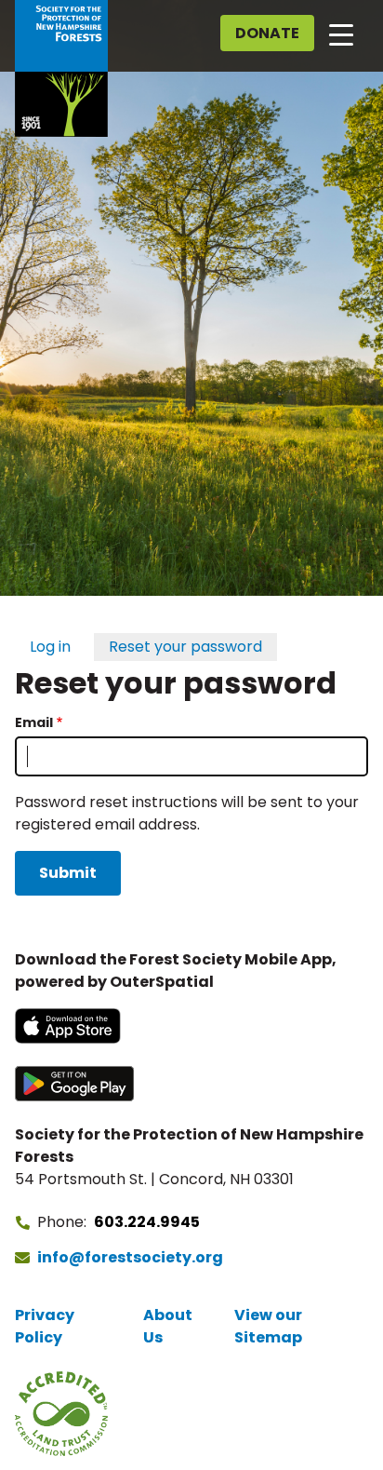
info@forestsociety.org (130, 1257)
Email (34, 722)
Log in (50, 646)
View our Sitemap (268, 1326)
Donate (267, 33)
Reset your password (185, 646)
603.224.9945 (147, 1222)
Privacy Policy (44, 1326)
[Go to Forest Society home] (61, 68)
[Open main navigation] (341, 33)
